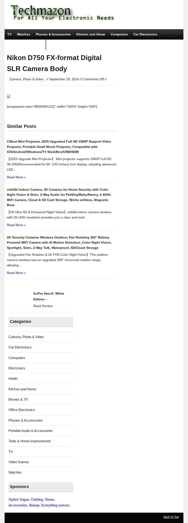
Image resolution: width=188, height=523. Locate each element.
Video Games (18, 462)
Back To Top (171, 517)
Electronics (16, 368)
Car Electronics (145, 34)
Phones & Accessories (53, 34)
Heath (12, 378)
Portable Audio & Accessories (30, 431)
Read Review (43, 306)
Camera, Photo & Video (25, 44)
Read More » (16, 177)
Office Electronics (21, 410)
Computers (119, 34)
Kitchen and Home (90, 34)
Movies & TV (18, 399)
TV (9, 34)
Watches (23, 34)
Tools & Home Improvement (29, 441)
